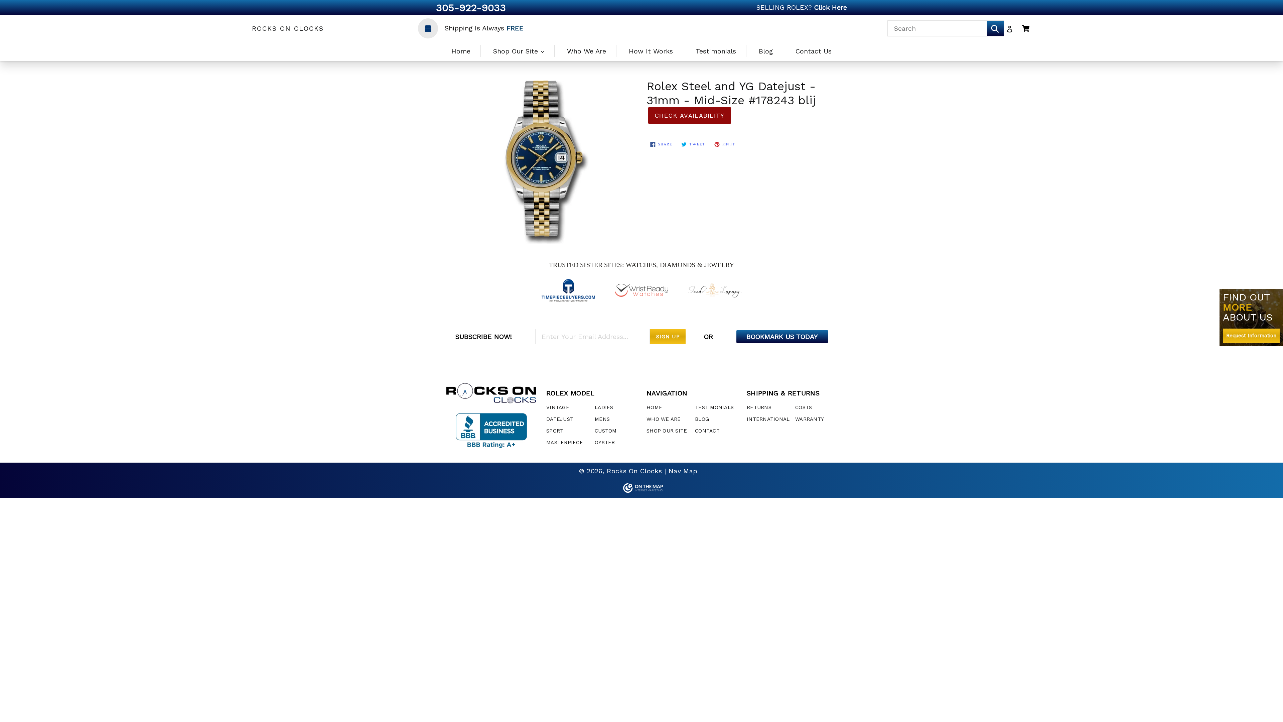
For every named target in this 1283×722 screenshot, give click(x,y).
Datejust (559, 419)
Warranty (809, 419)
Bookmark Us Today (782, 337)
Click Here (830, 7)
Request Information (1251, 336)
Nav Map (683, 471)
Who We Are (586, 51)
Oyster (605, 443)
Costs (803, 407)
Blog (766, 51)
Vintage (557, 407)
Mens (602, 419)
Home (460, 51)
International (768, 419)
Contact (707, 431)
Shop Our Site (516, 51)
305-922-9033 (471, 7)
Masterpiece (564, 443)
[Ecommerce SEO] (641, 488)
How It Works (651, 51)
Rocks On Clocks (288, 28)
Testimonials (716, 51)
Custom (606, 431)
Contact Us (814, 51)
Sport (554, 431)
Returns (759, 407)
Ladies (604, 407)
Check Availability (690, 115)
